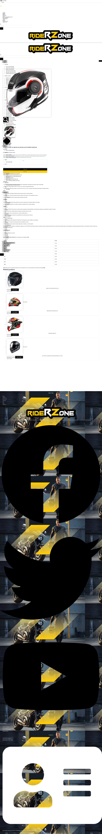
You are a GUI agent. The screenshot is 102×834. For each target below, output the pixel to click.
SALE (4, 16)
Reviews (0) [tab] (8, 179)
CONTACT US (5, 21)
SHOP (4, 20)
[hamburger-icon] (100, 61)
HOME (4, 12)
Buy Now (25, 171)
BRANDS (4, 15)
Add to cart (25, 169)
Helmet (4, 145)
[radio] (35, 160)
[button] (1, 5)
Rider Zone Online (3, 0)
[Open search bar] (0, 24)
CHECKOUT (5, 18)
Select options (15, 289)
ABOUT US (5, 22)
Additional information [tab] (9, 177)
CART (4, 19)
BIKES (4, 14)
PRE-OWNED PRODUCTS (8, 17)
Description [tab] (8, 176)
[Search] (1, 28)
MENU (4, 13)
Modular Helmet (8, 145)
